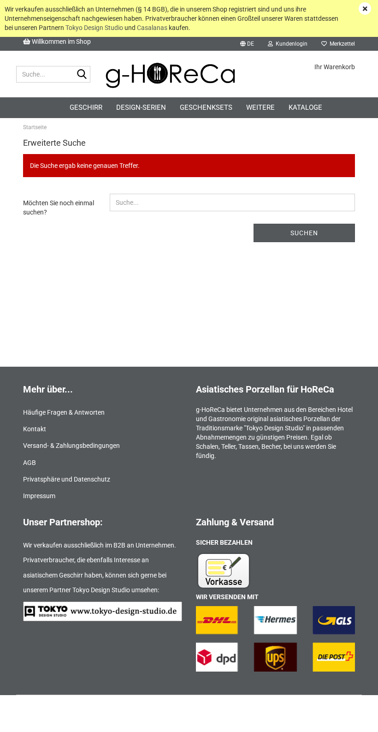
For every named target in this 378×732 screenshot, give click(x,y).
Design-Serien (141, 107)
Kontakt (34, 429)
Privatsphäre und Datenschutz (66, 479)
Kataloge (305, 107)
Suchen (304, 233)
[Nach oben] (352, 718)
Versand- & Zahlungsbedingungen (71, 445)
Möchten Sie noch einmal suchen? (58, 207)
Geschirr (86, 107)
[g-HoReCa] (185, 74)
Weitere (260, 107)
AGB (29, 462)
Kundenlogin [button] (290, 44)
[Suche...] (81, 74)
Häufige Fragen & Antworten (64, 412)
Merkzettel (341, 44)
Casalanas (152, 27)
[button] (247, 44)
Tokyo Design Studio (94, 27)
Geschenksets (206, 107)
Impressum (39, 496)
